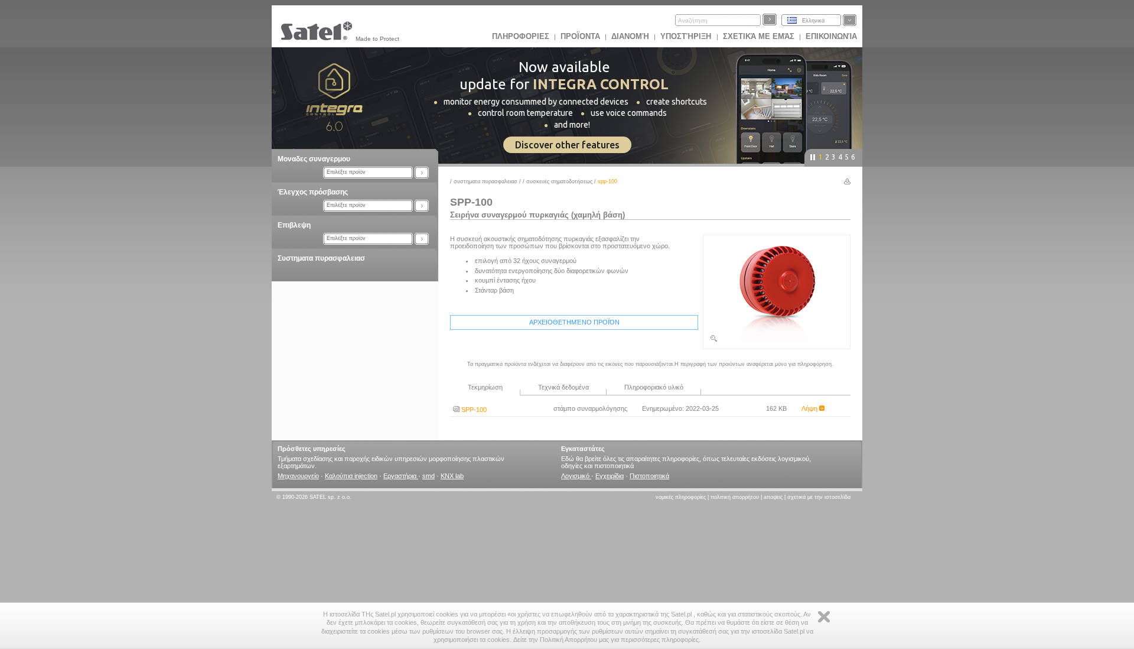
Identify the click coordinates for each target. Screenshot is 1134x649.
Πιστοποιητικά (649, 475)
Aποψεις (773, 497)
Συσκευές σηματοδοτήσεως (559, 181)
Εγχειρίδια (609, 475)
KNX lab (452, 475)
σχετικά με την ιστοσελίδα (818, 497)
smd (428, 475)
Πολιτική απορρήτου (735, 497)
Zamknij (824, 616)
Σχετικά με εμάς (758, 36)
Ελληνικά (813, 21)
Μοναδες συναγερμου (314, 159)
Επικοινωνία (831, 36)
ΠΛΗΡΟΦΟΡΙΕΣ (520, 36)
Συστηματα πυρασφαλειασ (321, 258)
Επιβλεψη (294, 225)
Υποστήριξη (686, 36)
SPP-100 (473, 409)
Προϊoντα (580, 36)
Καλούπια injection (351, 475)
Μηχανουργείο (298, 475)
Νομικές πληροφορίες (681, 497)
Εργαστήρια (400, 475)
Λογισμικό (576, 475)
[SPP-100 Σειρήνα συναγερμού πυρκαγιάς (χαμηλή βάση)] (777, 340)
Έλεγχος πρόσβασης (313, 192)
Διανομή (630, 36)
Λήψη (810, 408)
